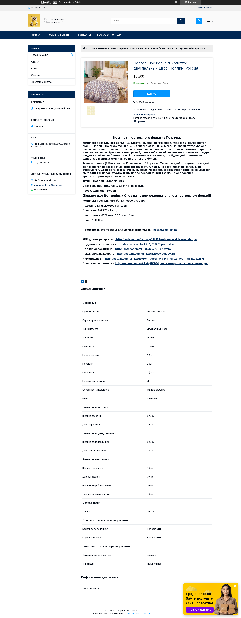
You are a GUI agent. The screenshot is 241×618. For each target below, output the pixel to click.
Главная (36, 35)
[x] (86, 282)
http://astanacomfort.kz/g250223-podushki (145, 244)
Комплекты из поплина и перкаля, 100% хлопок (117, 48)
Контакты (84, 35)
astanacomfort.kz (165, 229)
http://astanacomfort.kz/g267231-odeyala (142, 249)
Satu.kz (134, 610)
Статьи (35, 61)
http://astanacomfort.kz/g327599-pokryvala (145, 253)
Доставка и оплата (109, 35)
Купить (151, 93)
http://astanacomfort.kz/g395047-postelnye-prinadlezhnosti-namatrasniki (154, 258)
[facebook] (82, 282)
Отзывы (35, 75)
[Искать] (181, 21)
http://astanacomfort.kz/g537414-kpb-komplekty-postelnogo (156, 239)
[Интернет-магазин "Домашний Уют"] (34, 26)
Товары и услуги (58, 35)
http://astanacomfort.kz (45, 180)
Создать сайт (65, 2)
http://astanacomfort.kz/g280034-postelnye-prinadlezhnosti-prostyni (161, 263)
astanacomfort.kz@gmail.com (48, 185)
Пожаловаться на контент (138, 613)
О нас (34, 68)
